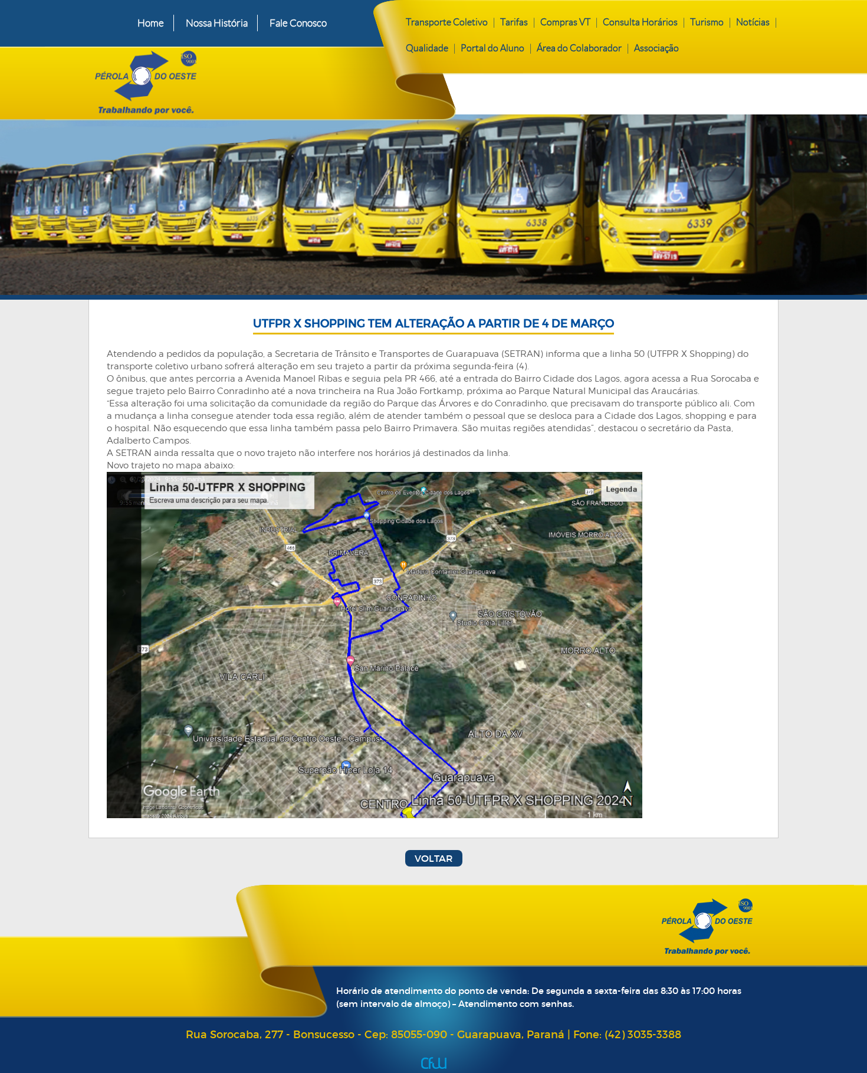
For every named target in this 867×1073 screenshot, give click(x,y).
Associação (656, 48)
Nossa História (217, 23)
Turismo (707, 22)
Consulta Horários (640, 22)
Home (150, 23)
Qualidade (427, 48)
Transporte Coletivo (447, 22)
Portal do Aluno (492, 48)
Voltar (434, 858)
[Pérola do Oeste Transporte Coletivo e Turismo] (232, 80)
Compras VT (565, 22)
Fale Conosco (298, 23)
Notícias (753, 22)
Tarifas (514, 22)
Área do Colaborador (579, 48)
